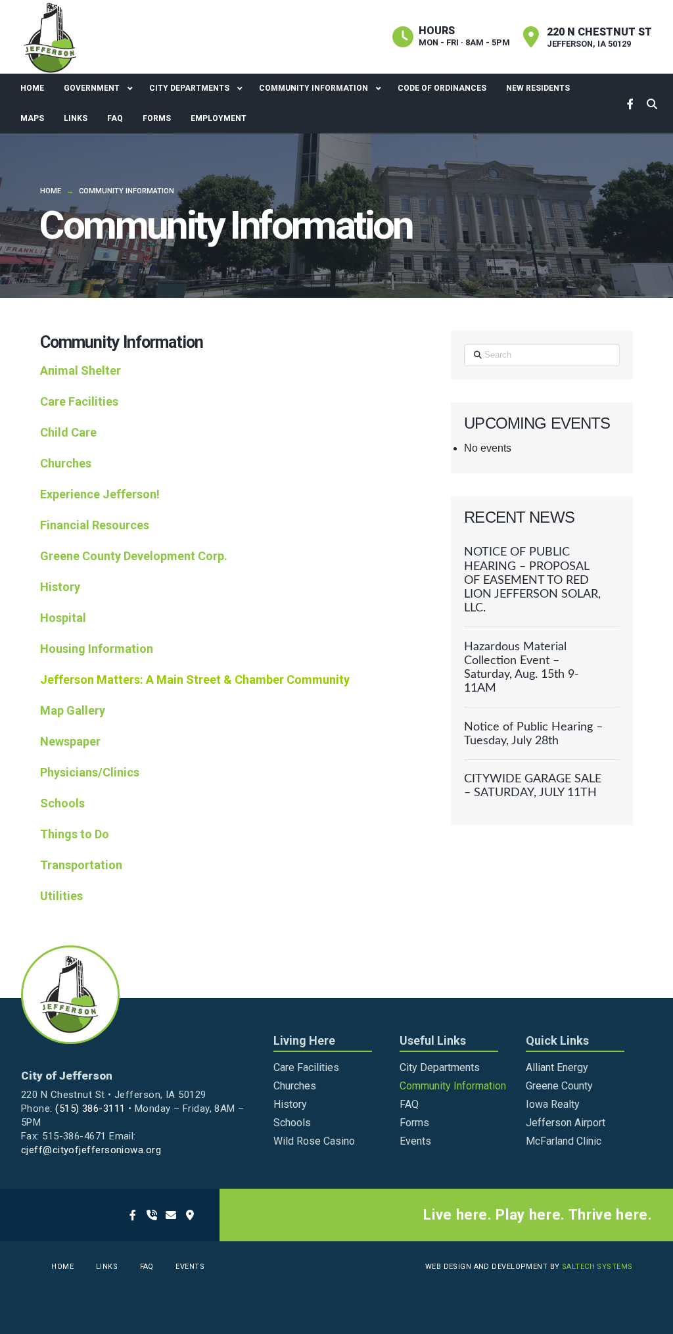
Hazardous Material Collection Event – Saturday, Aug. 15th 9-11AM (521, 667)
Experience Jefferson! (100, 494)
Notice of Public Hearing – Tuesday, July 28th (533, 733)
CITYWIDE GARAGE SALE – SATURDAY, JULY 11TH (532, 785)
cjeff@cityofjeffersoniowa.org (91, 1150)
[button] (651, 103)
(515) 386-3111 (90, 1108)
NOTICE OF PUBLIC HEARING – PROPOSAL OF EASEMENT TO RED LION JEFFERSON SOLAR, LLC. (532, 579)
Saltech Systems (597, 1266)
